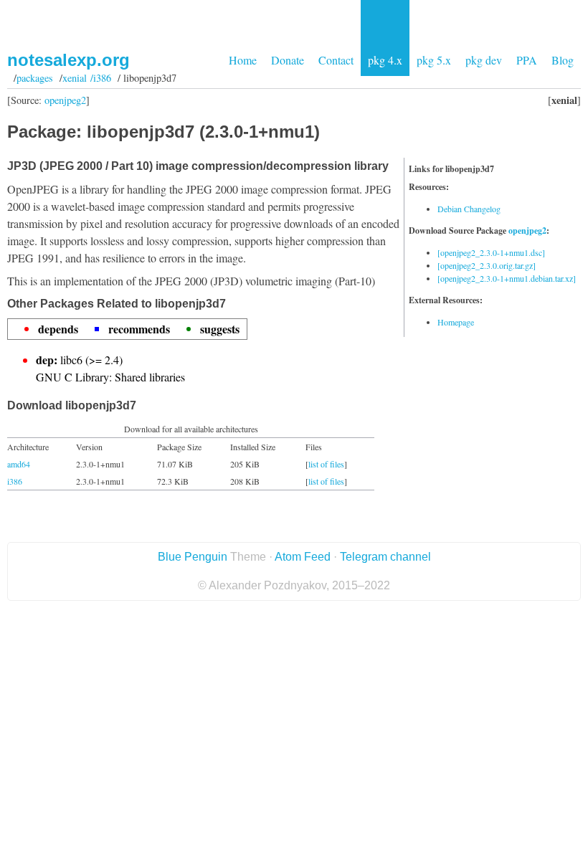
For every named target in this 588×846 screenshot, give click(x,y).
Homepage (455, 322)
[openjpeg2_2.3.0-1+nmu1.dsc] (491, 252)
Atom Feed (303, 557)
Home (243, 59)
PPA (526, 59)
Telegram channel (385, 557)
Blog (562, 59)
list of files (326, 464)
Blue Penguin (192, 557)
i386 (14, 481)
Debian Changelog (469, 208)
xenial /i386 (86, 78)
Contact (336, 59)
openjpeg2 (65, 100)
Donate (287, 59)
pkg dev (483, 59)
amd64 (18, 464)
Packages (34, 78)
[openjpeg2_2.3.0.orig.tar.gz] (486, 265)
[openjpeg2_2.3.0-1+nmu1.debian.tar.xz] (506, 278)
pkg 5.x (434, 59)
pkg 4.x (385, 59)
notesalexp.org (68, 60)
